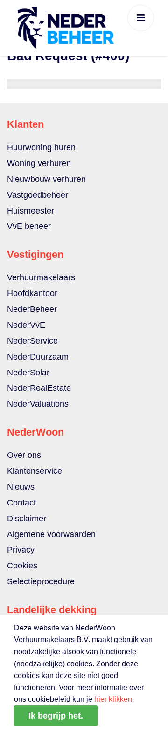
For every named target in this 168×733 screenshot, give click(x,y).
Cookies (22, 565)
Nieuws (21, 486)
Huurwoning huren (41, 147)
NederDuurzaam (38, 356)
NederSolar (28, 372)
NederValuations (38, 403)
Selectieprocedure (41, 581)
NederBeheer (32, 309)
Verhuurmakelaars (41, 277)
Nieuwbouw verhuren (46, 179)
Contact (21, 502)
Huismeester (30, 210)
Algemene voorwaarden (51, 534)
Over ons (24, 455)
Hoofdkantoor (32, 293)
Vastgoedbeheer (37, 195)
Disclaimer (26, 518)
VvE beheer (29, 226)
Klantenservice (34, 471)
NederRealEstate (39, 388)
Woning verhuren (39, 163)
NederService (32, 341)
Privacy (21, 549)
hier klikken (113, 699)
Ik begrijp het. (55, 715)
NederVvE (26, 325)
